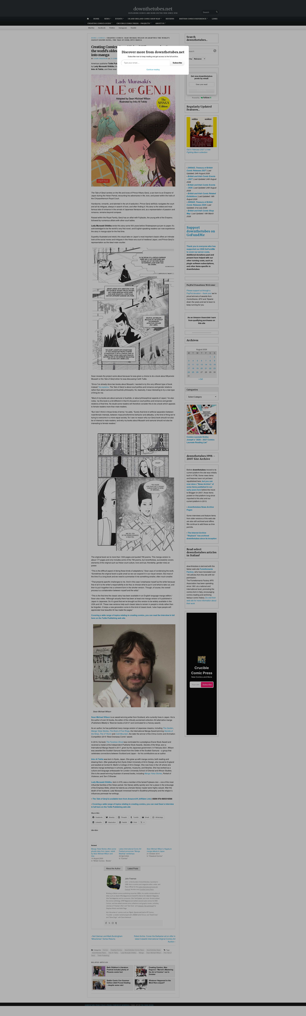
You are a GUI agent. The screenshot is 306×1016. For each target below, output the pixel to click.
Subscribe (177, 62)
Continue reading (153, 69)
